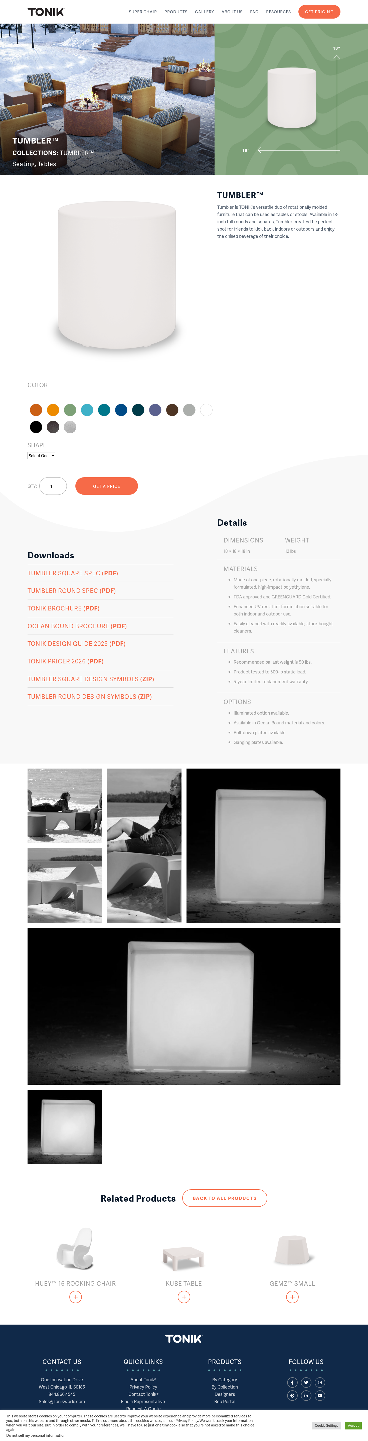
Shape (37, 445)
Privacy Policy (143, 1387)
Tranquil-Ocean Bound (104, 410)
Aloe (70, 410)
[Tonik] (46, 12)
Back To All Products (225, 1198)
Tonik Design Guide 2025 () (77, 643)
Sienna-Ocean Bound (172, 410)
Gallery (204, 12)
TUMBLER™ (77, 153)
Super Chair (143, 12)
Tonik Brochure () (64, 608)
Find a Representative (143, 1401)
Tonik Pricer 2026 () (66, 661)
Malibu (87, 410)
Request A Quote (143, 1408)
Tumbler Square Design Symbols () (91, 679)
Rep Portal (224, 1401)
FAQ (254, 12)
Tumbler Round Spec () (72, 590)
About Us (232, 12)
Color (38, 385)
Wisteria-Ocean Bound (155, 410)
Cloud (206, 410)
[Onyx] (53, 427)
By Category (224, 1379)
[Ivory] (70, 427)
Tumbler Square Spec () (73, 573)
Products (176, 12)
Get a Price (106, 486)
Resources (278, 12)
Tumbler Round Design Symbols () (90, 696)
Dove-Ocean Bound (189, 410)
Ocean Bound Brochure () (77, 626)
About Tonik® (143, 1379)
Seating (24, 164)
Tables (47, 164)
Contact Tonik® (143, 1394)
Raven (36, 427)
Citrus (53, 410)
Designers (225, 1394)
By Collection (225, 1387)
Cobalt (121, 410)
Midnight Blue (138, 410)
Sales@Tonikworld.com (62, 1401)
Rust (36, 410)
